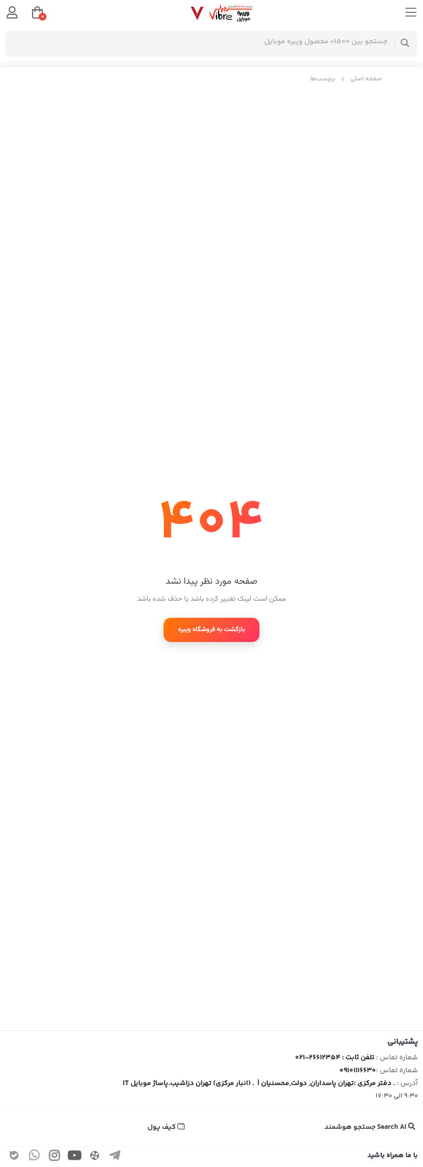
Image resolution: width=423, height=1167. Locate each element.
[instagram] (54, 1157)
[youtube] (75, 1157)
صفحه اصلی (366, 79)
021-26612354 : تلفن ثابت (335, 1057)
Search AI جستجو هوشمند (366, 1127)
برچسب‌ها (322, 79)
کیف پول (162, 1127)
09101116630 (357, 1070)
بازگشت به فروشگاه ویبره (211, 629)
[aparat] (95, 1157)
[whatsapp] (34, 1157)
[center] (405, 44)
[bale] (14, 1157)
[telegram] (115, 1157)
